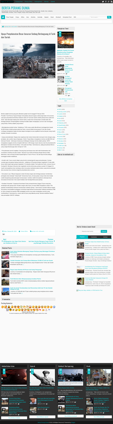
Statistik (53, 1)
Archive (105, 237)
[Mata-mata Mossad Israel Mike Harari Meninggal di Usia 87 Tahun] (33, 401)
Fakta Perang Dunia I (43, 407)
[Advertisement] (27, 31)
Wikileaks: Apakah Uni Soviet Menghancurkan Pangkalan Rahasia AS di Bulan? (65, 52)
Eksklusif (58, 17)
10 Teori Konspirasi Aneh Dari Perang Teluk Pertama (69, 80)
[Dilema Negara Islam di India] (71, 377)
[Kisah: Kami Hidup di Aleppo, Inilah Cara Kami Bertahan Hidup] (99, 377)
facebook (105, 1)
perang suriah (62, 111)
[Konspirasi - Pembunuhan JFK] (61, 91)
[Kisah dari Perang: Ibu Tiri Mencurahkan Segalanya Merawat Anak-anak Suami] (89, 410)
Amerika (33, 17)
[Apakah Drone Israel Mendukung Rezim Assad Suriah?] (61, 67)
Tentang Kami (19, 1)
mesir (60, 129)
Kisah (52, 17)
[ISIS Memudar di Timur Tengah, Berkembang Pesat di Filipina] (61, 399)
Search (109, 17)
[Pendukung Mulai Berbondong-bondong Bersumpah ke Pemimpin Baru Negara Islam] (5, 410)
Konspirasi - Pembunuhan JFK (69, 90)
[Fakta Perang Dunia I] (33, 410)
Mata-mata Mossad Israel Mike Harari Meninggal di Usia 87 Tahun (46, 400)
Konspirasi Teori (67, 17)
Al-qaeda (61, 127)
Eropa (17, 17)
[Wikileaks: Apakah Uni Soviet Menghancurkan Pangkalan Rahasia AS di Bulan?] (65, 40)
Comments (94, 237)
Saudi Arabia (62, 125)
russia (60, 136)
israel (60, 120)
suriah (60, 114)
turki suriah (41, 231)
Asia (27, 17)
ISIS (75, 17)
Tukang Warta (24, 231)
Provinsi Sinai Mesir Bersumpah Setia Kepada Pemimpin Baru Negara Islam (17, 400)
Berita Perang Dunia (16, 7)
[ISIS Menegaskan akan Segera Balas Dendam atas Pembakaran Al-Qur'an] (14, 377)
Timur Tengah (9, 17)
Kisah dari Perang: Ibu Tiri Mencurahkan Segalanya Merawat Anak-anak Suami (101, 409)
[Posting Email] (3, 234)
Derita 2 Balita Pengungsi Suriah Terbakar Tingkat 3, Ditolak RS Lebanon (101, 400)
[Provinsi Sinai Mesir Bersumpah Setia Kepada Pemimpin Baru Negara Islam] (5, 401)
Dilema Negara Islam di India (66, 388)
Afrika (22, 17)
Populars (82, 236)
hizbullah (61, 143)
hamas (60, 147)
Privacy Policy (28, 1)
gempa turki (35, 231)
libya (60, 132)
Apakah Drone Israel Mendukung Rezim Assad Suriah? (69, 68)
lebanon (61, 138)
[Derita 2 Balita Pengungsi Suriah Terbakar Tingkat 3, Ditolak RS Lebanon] (89, 401)
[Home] (3, 26)
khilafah (61, 116)
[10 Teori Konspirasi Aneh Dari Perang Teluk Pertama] (61, 79)
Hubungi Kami (38, 1)
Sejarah (46, 17)
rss (111, 1)
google (108, 1)
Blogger (73, 422)
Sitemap (46, 1)
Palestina (61, 123)
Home (3, 17)
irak (60, 118)
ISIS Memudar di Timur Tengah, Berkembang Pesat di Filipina (74, 398)
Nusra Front (62, 134)
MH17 (60, 150)
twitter (103, 1)
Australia (40, 17)
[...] (22, 256)
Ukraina (61, 141)
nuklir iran (61, 145)
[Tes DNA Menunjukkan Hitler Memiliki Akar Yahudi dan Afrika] (42, 377)
